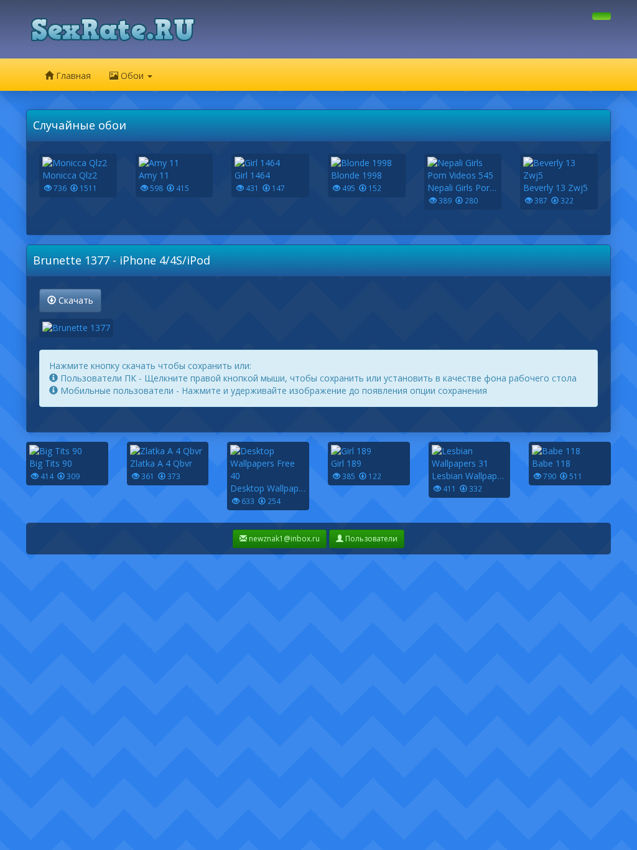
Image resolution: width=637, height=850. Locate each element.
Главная (72, 76)
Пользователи (370, 538)
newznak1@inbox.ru (283, 538)
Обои (132, 76)
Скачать (74, 300)
